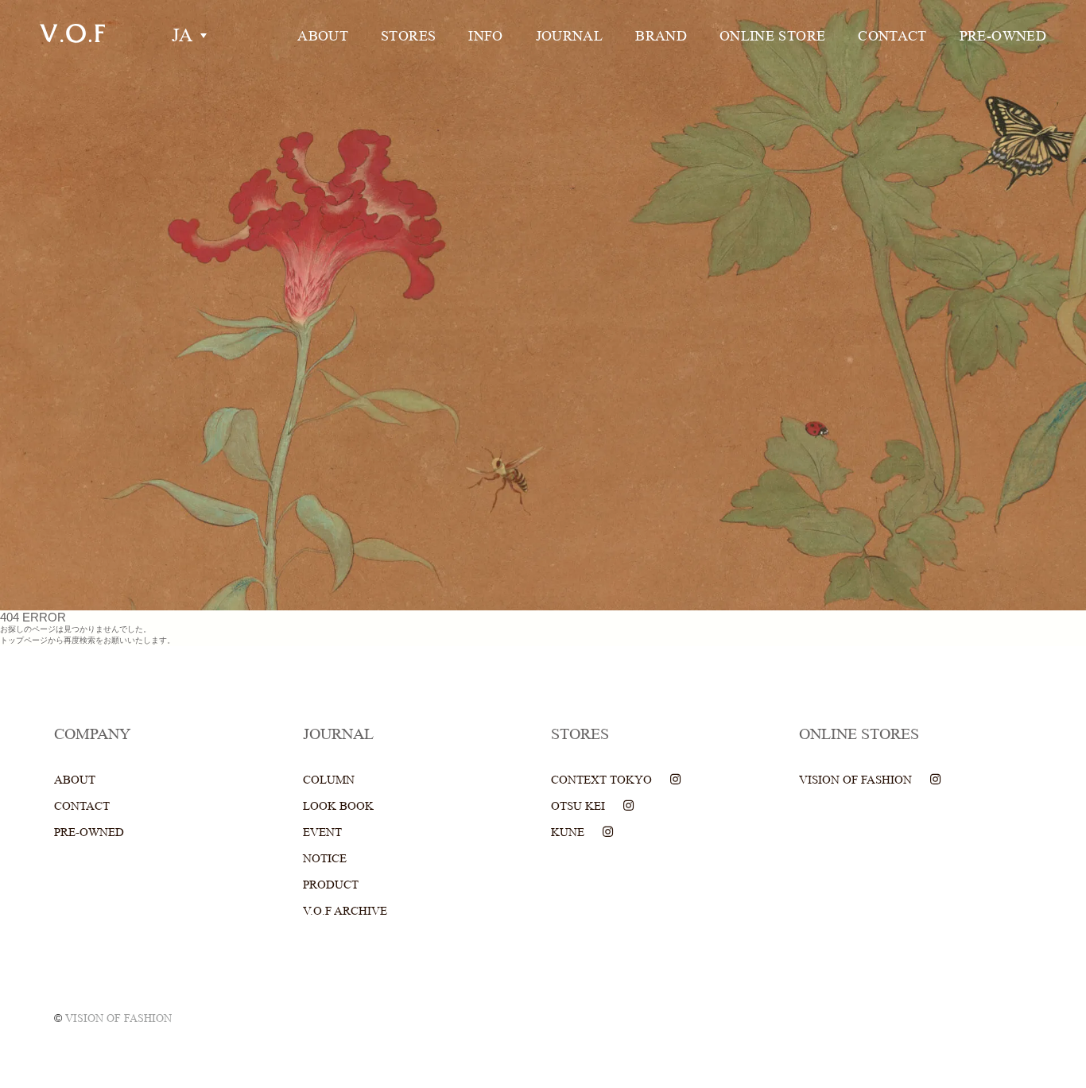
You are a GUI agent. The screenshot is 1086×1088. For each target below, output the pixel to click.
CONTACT (892, 36)
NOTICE (325, 858)
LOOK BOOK (338, 806)
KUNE (567, 832)
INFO (485, 36)
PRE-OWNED (1003, 36)
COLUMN (329, 780)
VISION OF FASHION (855, 780)
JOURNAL (569, 36)
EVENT (322, 832)
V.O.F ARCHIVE (345, 911)
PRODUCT (331, 885)
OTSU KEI (578, 806)
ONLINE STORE (772, 36)
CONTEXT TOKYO (601, 780)
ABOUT (322, 36)
